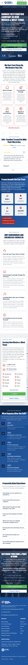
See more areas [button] (14, 389)
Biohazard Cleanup (5, 635)
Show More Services (14, 127)
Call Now (14, 393)
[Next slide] (27, 160)
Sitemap (11, 659)
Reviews (22, 626)
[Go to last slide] (1, 160)
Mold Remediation (5, 630)
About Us (22, 621)
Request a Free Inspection (15, 49)
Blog (21, 633)
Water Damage (4, 621)
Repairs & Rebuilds (5, 628)
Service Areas (23, 624)
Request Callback (14, 398)
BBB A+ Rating (9, 583)
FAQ (21, 628)
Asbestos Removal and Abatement (9, 633)
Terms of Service (4, 659)
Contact (22, 630)
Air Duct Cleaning (5, 626)
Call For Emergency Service (14, 45)
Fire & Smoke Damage (6, 624)
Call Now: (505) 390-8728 (15, 586)
